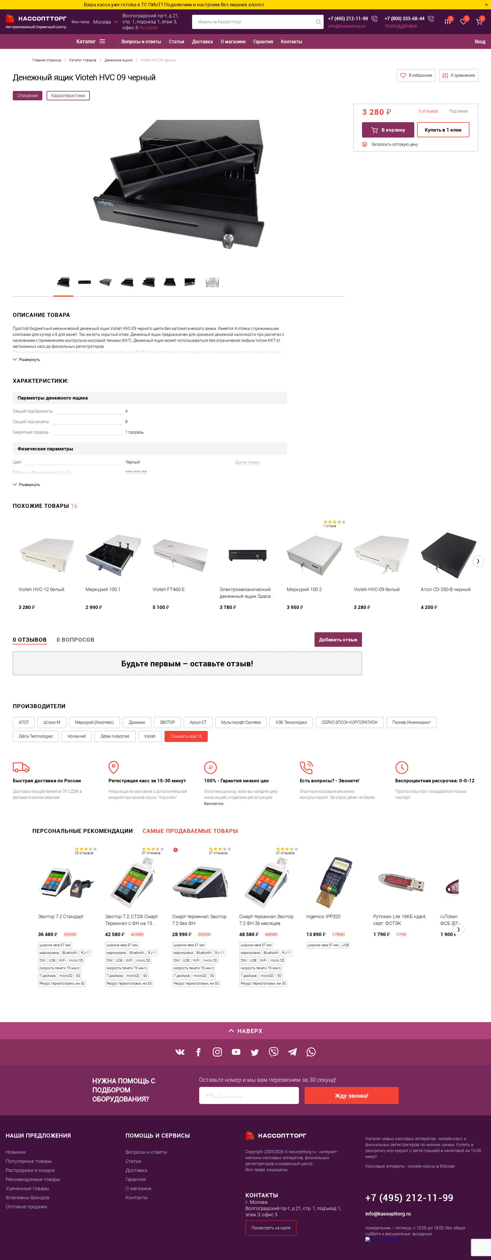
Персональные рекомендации (82, 831)
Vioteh (150, 736)
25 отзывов (84, 853)
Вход (480, 41)
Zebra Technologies (36, 736)
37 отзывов (151, 853)
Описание (27, 95)
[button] (478, 561)
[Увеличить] (179, 185)
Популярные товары (29, 1161)
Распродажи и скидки (30, 1170)
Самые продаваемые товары (190, 831)
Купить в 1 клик (443, 129)
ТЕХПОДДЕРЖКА (401, 26)
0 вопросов (76, 639)
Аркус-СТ (198, 722)
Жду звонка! (351, 1095)
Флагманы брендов (27, 1197)
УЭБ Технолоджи (291, 722)
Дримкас (137, 722)
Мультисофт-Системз (241, 722)
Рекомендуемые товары (33, 1179)
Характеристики (68, 95)
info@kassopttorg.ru (346, 26)
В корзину (392, 129)
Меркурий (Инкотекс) (94, 722)
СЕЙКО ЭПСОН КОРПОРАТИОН (350, 722)
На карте (148, 27)
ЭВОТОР (167, 722)
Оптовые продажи (26, 1206)
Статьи (176, 42)
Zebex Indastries (115, 736)
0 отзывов (30, 639)
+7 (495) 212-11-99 (348, 19)
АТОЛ (24, 722)
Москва (102, 22)
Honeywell (77, 736)
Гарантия (263, 42)
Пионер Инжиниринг (411, 722)
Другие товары (247, 462)
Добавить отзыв (338, 639)
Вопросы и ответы (141, 42)
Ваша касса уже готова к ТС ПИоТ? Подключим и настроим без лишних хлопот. (122, 4)
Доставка (202, 42)
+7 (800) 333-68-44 (405, 19)
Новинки (16, 1152)
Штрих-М (51, 722)
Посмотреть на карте (270, 1228)
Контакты (291, 42)
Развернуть (29, 359)
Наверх (250, 1031)
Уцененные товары (27, 1188)
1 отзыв (329, 526)
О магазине (233, 42)
